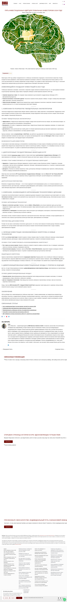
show (10, 73)
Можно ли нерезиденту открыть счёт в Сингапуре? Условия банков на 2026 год (10, 558)
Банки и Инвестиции (26, 12)
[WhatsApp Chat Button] (64, 599)
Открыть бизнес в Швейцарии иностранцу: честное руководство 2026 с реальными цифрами (25, 577)
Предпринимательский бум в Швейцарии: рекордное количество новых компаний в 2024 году (41, 577)
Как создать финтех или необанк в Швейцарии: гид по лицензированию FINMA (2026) (25, 559)
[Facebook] (2, 316)
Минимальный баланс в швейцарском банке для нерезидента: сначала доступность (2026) (25, 550)
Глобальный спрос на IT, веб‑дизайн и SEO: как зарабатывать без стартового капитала (41, 573)
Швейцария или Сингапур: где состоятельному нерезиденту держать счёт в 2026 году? (25, 555)
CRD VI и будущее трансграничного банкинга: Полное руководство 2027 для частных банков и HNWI (25, 586)
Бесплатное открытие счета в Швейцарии (9, 562)
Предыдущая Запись (7, 349)
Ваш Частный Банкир (58, 325)
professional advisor (18, 544)
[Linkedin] (8, 316)
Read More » (8, 441)
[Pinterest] (6, 316)
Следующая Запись (60, 349)
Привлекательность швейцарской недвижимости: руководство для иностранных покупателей (56, 556)
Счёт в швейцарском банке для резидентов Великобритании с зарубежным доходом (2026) (24, 591)
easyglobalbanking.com (51, 340)
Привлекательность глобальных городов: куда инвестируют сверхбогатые (19, 310)
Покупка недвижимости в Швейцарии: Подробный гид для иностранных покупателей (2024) (57, 566)
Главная (5, 548)
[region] (13, 595)
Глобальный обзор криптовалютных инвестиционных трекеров (17, 308)
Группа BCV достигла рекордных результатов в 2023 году (16, 311)
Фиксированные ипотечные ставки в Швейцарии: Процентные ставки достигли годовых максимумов (57, 574)
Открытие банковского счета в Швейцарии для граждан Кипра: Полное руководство (9, 565)
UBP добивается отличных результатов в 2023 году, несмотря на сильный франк (21, 313)
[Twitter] (4, 316)
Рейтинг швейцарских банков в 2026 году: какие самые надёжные (10, 551)
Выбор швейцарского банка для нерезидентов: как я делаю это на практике (24, 569)
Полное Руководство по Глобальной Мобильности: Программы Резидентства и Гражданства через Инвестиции (10, 570)
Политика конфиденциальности (9, 573)
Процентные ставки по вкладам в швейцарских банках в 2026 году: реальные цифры (24, 564)
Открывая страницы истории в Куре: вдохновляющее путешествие (32, 435)
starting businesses (51, 535)
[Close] (22, 590)
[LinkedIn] (58, 598)
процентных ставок (16, 155)
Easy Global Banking (18, 327)
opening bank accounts (43, 535)
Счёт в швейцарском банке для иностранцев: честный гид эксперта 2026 (19, 306)
